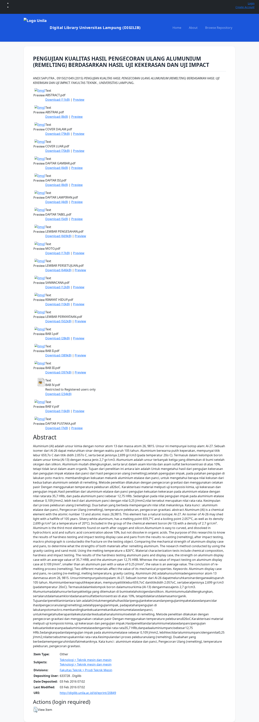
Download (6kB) (56, 168)
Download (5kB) (56, 219)
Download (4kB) (56, 202)
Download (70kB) (57, 151)
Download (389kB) (58, 355)
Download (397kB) (58, 372)
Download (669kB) (58, 236)
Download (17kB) (57, 253)
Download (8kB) (56, 117)
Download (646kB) (58, 270)
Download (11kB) (57, 100)
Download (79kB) (57, 134)
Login (251, 3)
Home (177, 28)
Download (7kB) (56, 428)
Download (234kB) (58, 394)
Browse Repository (218, 28)
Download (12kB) (57, 287)
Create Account (244, 7)
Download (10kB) (57, 304)
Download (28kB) (57, 338)
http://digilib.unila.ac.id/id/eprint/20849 (88, 693)
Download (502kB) (58, 321)
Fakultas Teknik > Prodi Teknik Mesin (86, 670)
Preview (78, 100)
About (193, 28)
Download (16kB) (57, 411)
